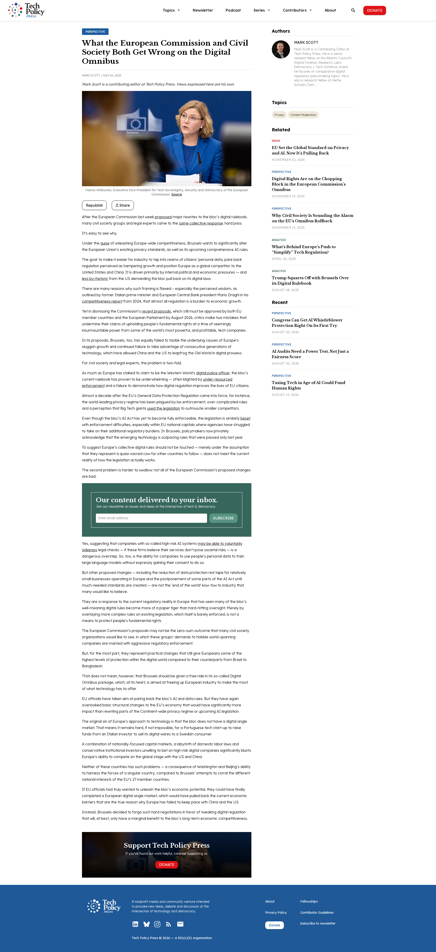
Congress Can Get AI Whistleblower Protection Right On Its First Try (307, 323)
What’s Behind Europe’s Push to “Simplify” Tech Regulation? (304, 250)
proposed (163, 217)
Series (259, 10)
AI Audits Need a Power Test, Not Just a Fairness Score (310, 354)
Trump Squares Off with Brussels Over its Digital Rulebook (310, 281)
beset (245, 418)
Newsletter (203, 10)
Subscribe (223, 518)
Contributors (295, 10)
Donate (374, 10)
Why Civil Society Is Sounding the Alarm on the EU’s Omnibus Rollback (312, 218)
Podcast (233, 10)
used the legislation (163, 408)
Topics (169, 10)
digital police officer (213, 373)
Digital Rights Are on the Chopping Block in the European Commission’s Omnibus (309, 184)
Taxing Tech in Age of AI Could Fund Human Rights (308, 385)
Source (176, 194)
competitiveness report (102, 301)
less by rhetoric (95, 278)
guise (104, 243)
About (330, 10)
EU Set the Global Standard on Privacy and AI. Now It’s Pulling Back (310, 150)
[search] (353, 10)
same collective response (201, 223)
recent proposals (156, 311)
